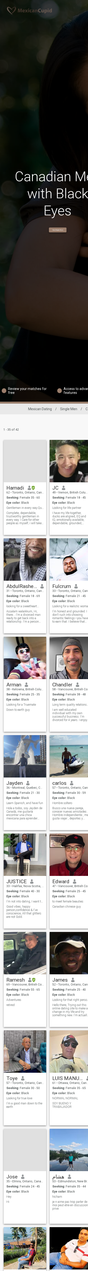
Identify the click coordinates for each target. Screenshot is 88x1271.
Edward (60, 881)
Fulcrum (61, 586)
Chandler (62, 685)
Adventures (13, 1000)
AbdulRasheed (21, 586)
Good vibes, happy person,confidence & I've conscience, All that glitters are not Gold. (23, 912)
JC (55, 488)
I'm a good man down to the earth (24, 1105)
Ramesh (15, 980)
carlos (59, 783)
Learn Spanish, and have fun (24, 803)
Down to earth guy (18, 709)
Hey (8, 1196)
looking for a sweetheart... (22, 606)
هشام (58, 1177)
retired (10, 1005)
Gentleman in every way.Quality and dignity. (25, 508)
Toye (12, 1078)
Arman (13, 685)
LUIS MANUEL (67, 1078)
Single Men (68, 409)
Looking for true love (19, 1098)
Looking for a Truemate (21, 704)
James (60, 980)
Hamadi (15, 488)
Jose (12, 1177)
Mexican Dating (40, 409)
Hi (7, 1202)
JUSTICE (16, 881)
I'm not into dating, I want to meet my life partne (25, 901)
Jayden (14, 783)
